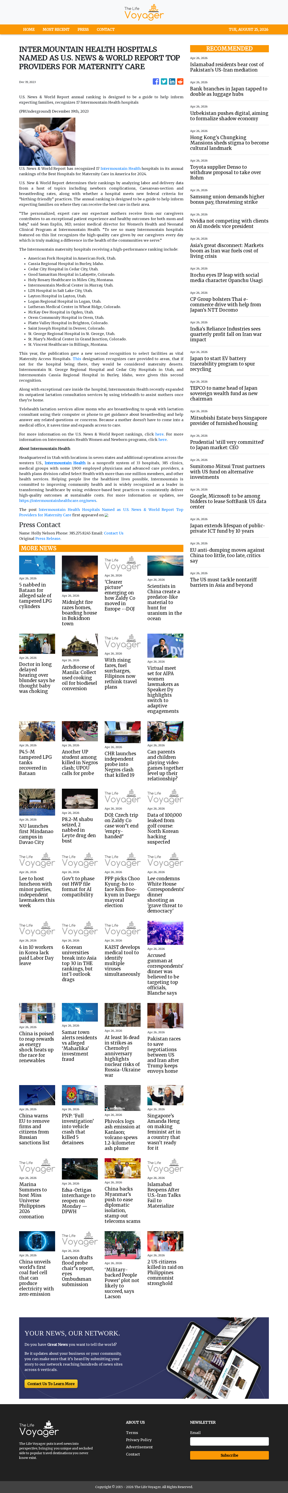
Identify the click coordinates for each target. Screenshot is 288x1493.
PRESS (83, 29)
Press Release (47, 538)
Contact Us (114, 533)
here (159, 434)
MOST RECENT (56, 29)
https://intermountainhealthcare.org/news (57, 500)
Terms (132, 1432)
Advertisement (139, 1447)
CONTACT (106, 29)
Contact (133, 1454)
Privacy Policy (139, 1440)
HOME (29, 29)
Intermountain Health (121, 168)
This (77, 359)
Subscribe (229, 1455)
